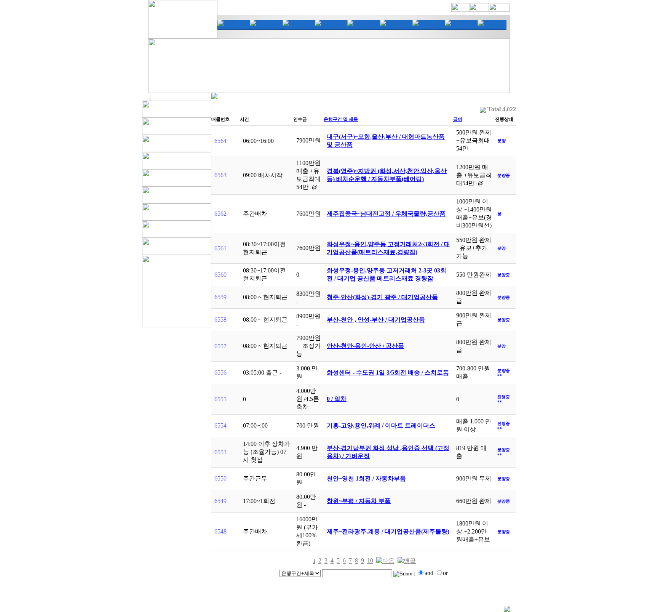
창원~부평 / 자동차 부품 (359, 501)
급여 (457, 119)
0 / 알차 (337, 399)
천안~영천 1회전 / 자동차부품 (366, 478)
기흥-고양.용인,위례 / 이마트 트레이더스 (381, 425)
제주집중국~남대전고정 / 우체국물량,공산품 (386, 213)
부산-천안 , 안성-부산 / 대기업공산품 (376, 319)
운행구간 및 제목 (341, 119)
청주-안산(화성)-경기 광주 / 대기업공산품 (382, 297)
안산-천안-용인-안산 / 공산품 (365, 346)
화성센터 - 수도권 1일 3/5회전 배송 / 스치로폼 (388, 372)
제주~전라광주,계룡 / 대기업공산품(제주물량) (388, 531)
